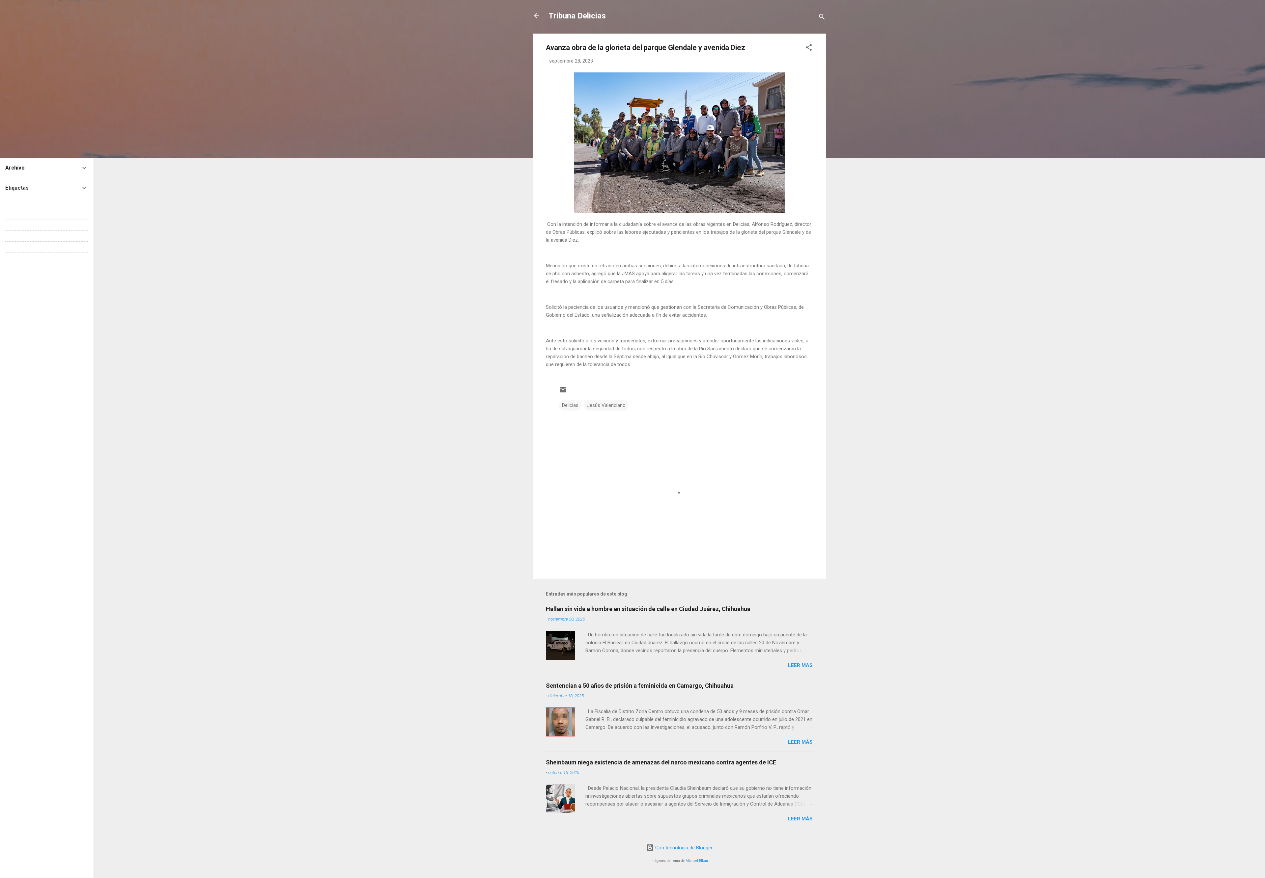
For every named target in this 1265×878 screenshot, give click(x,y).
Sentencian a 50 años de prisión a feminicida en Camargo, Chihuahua (640, 685)
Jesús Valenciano (606, 405)
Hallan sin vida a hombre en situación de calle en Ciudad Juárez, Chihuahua (648, 608)
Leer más (800, 665)
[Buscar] (822, 18)
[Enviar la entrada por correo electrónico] (563, 392)
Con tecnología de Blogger (683, 848)
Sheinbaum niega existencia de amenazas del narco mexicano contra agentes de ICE (661, 762)
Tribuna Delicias (577, 15)
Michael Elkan (697, 861)
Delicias (570, 405)
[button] (809, 48)
